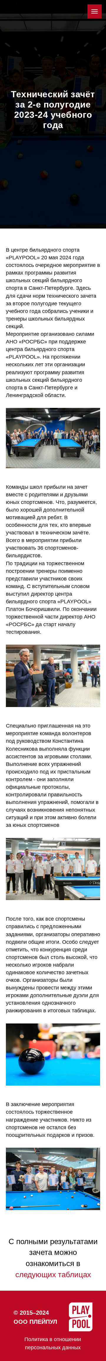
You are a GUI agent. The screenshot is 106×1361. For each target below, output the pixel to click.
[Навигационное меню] (94, 11)
